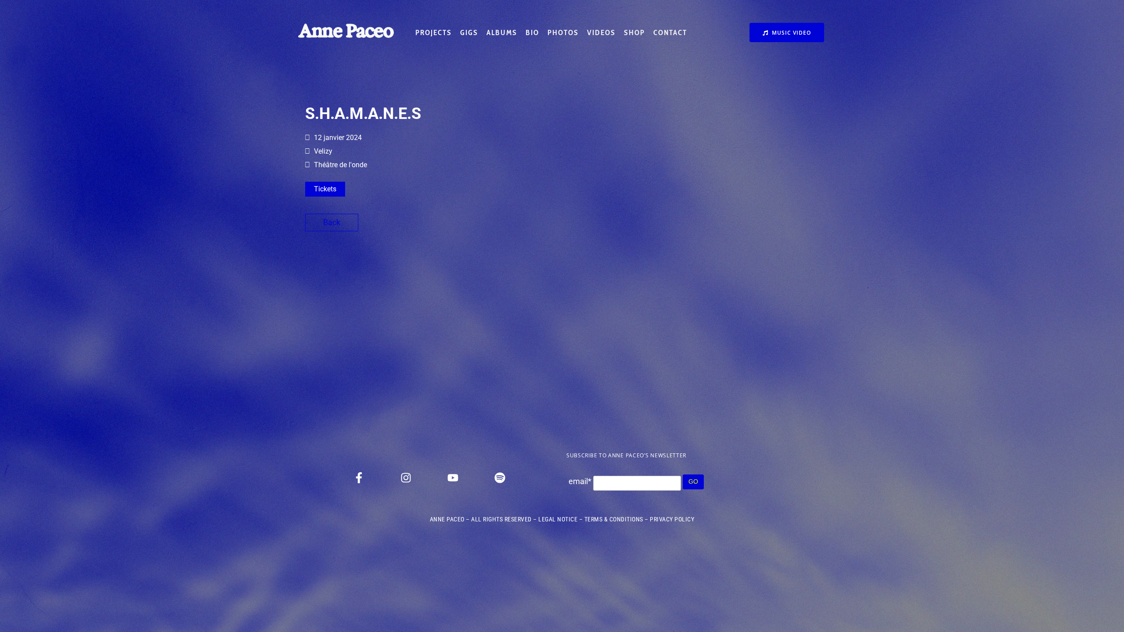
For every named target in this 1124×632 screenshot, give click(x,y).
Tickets (325, 189)
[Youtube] (453, 477)
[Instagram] (406, 477)
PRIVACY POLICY (672, 519)
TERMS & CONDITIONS (613, 519)
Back (331, 222)
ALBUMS (501, 32)
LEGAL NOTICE (557, 519)
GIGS (469, 32)
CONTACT (670, 32)
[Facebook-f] (359, 477)
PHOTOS (563, 32)
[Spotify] (500, 477)
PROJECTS (433, 32)
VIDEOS (601, 32)
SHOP (634, 32)
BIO (532, 32)
